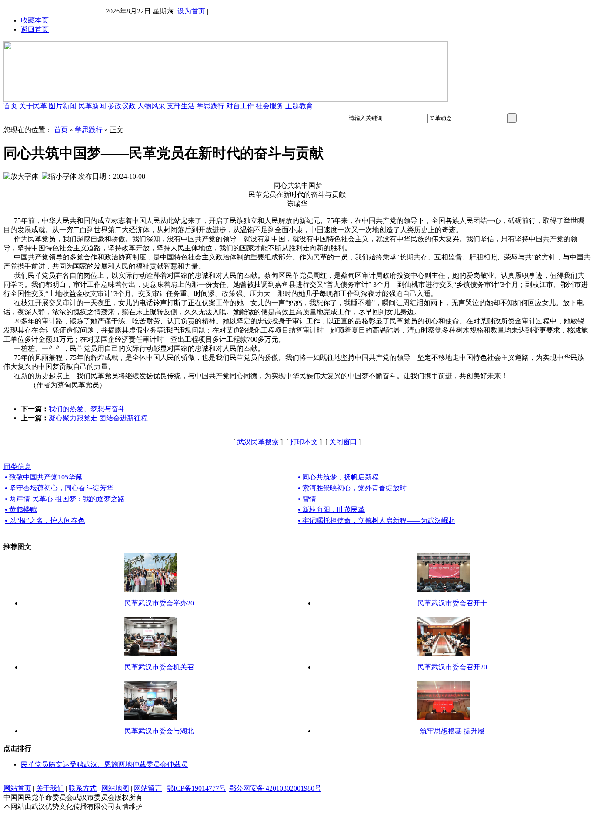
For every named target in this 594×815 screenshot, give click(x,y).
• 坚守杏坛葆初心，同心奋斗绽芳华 (59, 488)
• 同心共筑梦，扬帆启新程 (338, 477)
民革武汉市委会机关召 (159, 667)
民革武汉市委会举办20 (159, 603)
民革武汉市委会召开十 (452, 603)
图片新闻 (63, 106)
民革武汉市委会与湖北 (159, 731)
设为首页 (191, 11)
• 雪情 (307, 498)
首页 (10, 106)
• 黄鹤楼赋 (21, 509)
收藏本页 (35, 20)
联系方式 (83, 788)
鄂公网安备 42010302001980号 (275, 788)
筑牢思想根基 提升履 (452, 731)
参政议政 (122, 106)
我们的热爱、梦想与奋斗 (87, 408)
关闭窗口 (343, 442)
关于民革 (33, 106)
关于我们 (50, 788)
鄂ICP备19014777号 (196, 788)
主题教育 (299, 106)
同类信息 (17, 466)
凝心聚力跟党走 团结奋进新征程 (98, 418)
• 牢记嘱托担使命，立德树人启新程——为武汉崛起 (376, 520)
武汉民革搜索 (258, 442)
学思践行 (210, 106)
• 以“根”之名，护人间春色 (45, 520)
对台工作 (240, 106)
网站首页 (17, 788)
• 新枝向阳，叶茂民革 (331, 509)
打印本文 (304, 442)
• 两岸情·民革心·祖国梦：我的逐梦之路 (65, 498)
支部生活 (181, 106)
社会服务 (270, 106)
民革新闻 (92, 106)
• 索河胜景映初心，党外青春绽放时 (352, 488)
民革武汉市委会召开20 (452, 667)
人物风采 (151, 106)
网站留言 (148, 788)
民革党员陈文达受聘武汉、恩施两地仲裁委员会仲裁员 (104, 764)
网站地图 (115, 788)
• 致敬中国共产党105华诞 (43, 477)
